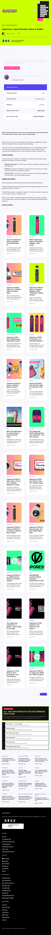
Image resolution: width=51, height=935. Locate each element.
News (8, 428)
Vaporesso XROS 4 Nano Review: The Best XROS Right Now (36, 529)
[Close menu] (39, 2)
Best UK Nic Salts (6, 885)
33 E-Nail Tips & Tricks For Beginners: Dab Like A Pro (42, 799)
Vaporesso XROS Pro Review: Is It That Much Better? (36, 339)
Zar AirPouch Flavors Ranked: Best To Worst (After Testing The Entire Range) (8, 772)
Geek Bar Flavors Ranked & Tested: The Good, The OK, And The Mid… (25, 785)
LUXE (42, 110)
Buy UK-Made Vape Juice (7, 846)
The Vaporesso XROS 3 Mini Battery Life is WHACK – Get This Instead (36, 434)
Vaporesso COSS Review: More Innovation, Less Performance (13, 673)
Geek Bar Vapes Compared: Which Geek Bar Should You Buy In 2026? (25, 772)
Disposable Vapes (23, 780)
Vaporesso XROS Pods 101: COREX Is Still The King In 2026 (14, 290)
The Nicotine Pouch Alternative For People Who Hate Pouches (24, 760)
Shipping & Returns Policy (8, 851)
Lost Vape (4, 919)
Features (31, 380)
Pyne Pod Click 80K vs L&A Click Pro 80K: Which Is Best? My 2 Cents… (25, 798)
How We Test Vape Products (16, 41)
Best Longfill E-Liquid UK (8, 883)
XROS (39, 110)
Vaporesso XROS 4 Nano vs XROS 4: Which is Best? (13, 385)
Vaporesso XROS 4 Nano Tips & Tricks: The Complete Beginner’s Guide (14, 482)
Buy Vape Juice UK (6, 880)
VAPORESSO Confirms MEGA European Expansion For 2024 (36, 577)
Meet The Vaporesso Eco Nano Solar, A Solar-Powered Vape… (14, 434)
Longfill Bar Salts (6, 887)
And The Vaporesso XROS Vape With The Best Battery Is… (14, 242)
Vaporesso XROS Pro (38, 116)
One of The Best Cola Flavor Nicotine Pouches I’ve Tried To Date (41, 760)
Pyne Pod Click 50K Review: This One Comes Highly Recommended (8, 798)
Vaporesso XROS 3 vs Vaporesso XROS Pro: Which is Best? (36, 673)
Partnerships (6, 858)
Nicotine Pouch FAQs (23, 756)
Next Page (43, 694)
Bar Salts (6, 893)
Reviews (8, 334)
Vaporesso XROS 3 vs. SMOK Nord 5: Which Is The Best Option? (13, 577)
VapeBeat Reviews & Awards (13, 825)
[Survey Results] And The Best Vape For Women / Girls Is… (36, 386)
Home (3, 25)
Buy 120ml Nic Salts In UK (8, 895)
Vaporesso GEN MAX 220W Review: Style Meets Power (14, 339)
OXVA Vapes (5, 909)
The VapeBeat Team (6, 839)
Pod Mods (31, 334)
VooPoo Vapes (5, 912)
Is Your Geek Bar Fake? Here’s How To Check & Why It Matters (41, 772)
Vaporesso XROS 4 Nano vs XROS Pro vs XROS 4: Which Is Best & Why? (14, 529)
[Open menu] (35, 11)
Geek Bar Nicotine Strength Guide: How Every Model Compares (41, 785)
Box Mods (13, 334)
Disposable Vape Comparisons (25, 794)
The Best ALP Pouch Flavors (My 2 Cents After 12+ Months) (8, 760)
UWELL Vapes (5, 914)
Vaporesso (9, 236)
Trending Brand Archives (11, 25)
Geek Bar (21, 767)
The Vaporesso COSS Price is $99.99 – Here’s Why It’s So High (14, 625)
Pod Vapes (31, 236)
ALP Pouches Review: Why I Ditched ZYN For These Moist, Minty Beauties (8, 785)
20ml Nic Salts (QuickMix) (8, 897)
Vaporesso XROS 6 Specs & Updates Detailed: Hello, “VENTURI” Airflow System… (36, 291)
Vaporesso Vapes (6, 907)
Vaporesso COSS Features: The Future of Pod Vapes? (35, 625)
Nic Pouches (5, 756)
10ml (3, 893)
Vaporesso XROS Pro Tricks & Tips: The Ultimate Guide (36, 481)
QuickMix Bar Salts (6, 890)
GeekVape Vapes (6, 917)
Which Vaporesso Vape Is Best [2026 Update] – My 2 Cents (36, 242)
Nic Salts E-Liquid (6, 878)
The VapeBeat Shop (6, 844)
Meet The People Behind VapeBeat (17, 40)
